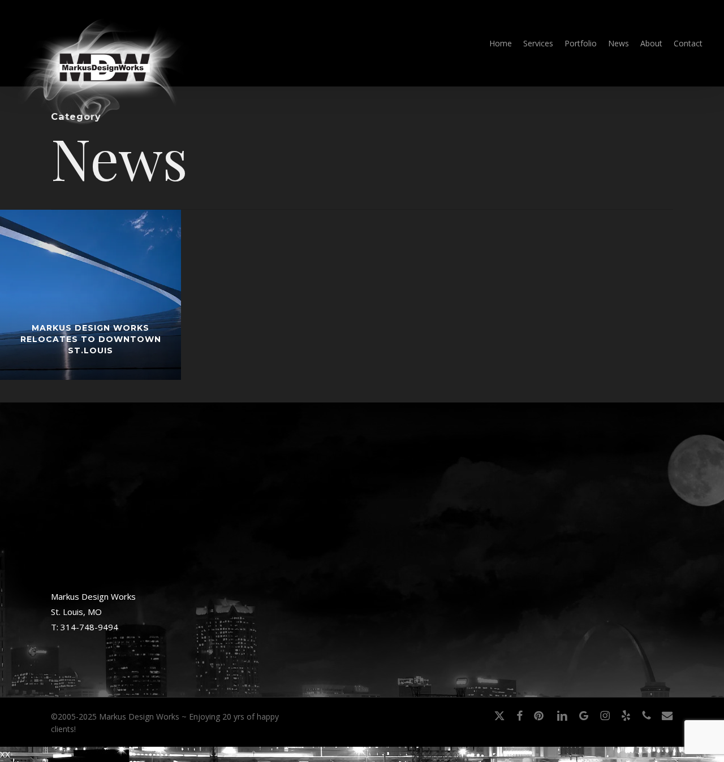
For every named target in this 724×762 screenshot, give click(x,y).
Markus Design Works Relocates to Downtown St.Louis (90, 339)
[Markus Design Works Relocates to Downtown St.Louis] (90, 295)
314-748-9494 (89, 627)
